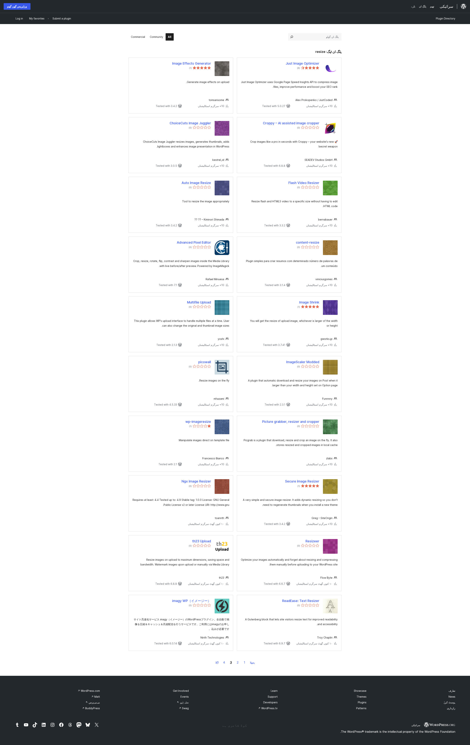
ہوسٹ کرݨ (449, 702)
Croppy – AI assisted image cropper (291, 123)
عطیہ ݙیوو (183, 702)
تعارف (452, 690)
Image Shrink (309, 302)
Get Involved (181, 690)
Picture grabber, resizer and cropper (290, 422)
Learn (274, 690)
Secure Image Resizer (302, 481)
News (452, 696)
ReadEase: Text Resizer (300, 601)
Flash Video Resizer (303, 183)
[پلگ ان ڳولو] (291, 37)
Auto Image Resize (196, 183)
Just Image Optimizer (302, 63)
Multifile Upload (199, 302)
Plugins (362, 702)
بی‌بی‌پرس (93, 702)
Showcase (360, 690)
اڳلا (217, 662)
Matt (95, 696)
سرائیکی (415, 725)
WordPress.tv (268, 708)
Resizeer (312, 541)
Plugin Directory (445, 18)
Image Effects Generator (191, 63)
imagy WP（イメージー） (191, 601)
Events (184, 696)
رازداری (451, 708)
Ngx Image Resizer (196, 481)
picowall (204, 362)
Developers (270, 702)
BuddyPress (91, 708)
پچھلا (252, 662)
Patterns (361, 708)
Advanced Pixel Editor (194, 242)
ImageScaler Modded (302, 362)
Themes (361, 696)
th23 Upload (201, 541)
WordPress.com (89, 690)
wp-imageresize (198, 422)
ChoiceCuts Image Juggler (190, 123)
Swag (184, 708)
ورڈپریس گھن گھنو (17, 6)
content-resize (307, 242)
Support (273, 696)
